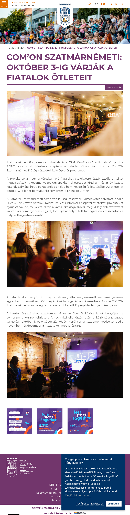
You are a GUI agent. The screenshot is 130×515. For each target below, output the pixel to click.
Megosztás (114, 87)
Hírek (20, 47)
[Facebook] (111, 4)
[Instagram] (122, 4)
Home (10, 47)
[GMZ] (65, 15)
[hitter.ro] (80, 513)
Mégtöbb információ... (78, 495)
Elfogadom (114, 504)
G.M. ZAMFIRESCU (24, 4)
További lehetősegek (90, 504)
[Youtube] (116, 4)
